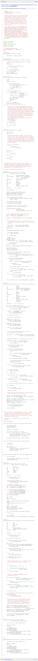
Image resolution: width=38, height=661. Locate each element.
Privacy (9, 659)
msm (10, 4)
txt (33, 659)
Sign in (36, 1)
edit (24, 8)
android (2, 4)
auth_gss (7, 6)
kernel (6, 4)
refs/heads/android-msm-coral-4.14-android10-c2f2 (22, 4)
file (21, 8)
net (36, 4)
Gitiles (6, 659)
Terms (11, 659)
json (36, 659)
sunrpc (3, 6)
